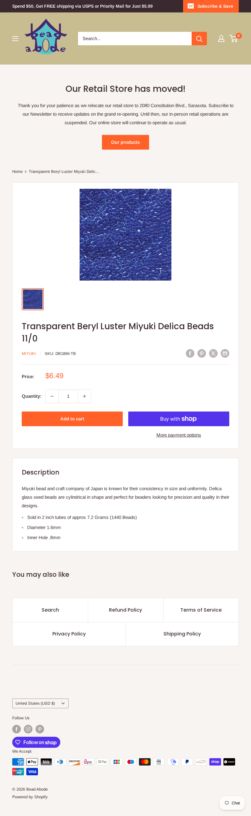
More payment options (178, 435)
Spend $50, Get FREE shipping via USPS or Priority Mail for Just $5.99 (82, 6)
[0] (234, 38)
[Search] (199, 38)
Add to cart (72, 418)
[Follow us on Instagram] (28, 729)
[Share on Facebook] (190, 352)
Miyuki (29, 353)
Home (17, 171)
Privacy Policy (69, 633)
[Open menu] (15, 38)
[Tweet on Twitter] (213, 352)
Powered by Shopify (30, 797)
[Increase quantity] (84, 396)
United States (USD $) (35, 703)
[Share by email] (225, 352)
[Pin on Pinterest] (201, 352)
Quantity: (32, 396)
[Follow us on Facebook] (16, 729)
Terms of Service (201, 609)
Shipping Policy (182, 633)
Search (50, 609)
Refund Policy (125, 609)
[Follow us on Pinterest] (40, 729)
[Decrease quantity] (52, 396)
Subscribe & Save (215, 6)
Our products (125, 142)
